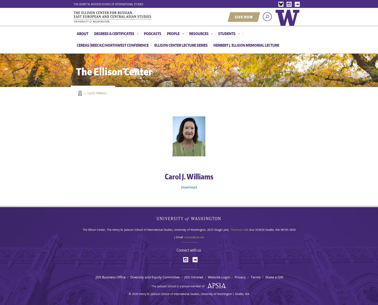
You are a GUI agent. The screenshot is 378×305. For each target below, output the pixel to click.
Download (189, 187)
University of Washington (288, 21)
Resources (198, 33)
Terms (256, 277)
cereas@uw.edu (194, 237)
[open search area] (267, 16)
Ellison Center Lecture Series (181, 45)
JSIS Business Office (111, 277)
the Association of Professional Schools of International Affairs (215, 285)
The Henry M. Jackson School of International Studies (108, 4)
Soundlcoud (297, 4)
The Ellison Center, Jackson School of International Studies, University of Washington (118, 17)
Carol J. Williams (97, 93)
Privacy (240, 277)
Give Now (244, 17)
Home (80, 93)
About (82, 33)
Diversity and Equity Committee (155, 277)
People (173, 33)
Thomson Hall (239, 230)
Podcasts (152, 33)
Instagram (289, 4)
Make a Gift (274, 277)
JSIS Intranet (193, 277)
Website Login (219, 277)
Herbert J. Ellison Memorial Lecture (246, 45)
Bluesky (281, 4)
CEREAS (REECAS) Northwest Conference (113, 45)
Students (226, 33)
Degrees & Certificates (114, 33)
